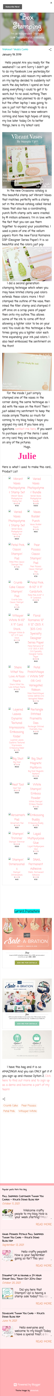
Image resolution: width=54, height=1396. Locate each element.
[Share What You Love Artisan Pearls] (17, 681)
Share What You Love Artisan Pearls (17, 686)
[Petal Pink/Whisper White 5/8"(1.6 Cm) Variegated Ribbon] (36, 690)
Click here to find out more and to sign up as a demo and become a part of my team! (26, 1083)
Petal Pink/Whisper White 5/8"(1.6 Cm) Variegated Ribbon (36, 696)
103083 (36, 825)
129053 (17, 790)
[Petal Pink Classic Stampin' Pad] (17, 558)
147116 (17, 607)
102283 (17, 825)
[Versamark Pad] (17, 819)
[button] (50, 50)
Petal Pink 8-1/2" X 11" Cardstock (36, 596)
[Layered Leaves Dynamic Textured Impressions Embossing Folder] (17, 736)
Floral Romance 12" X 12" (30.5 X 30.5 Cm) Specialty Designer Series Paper (36, 651)
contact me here (25, 429)
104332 (36, 877)
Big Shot (16, 762)
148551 (36, 732)
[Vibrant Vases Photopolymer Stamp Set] (17, 492)
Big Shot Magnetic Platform (36, 772)
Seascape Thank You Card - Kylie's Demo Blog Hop (23, 1314)
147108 (17, 567)
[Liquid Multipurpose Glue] (36, 843)
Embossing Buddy (35, 823)
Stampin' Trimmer (17, 842)
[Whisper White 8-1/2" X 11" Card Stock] (17, 629)
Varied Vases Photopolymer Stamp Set (16, 532)
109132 (36, 807)
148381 (36, 504)
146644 (17, 537)
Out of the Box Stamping (27, 16)
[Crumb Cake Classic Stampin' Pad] (17, 596)
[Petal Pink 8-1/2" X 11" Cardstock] (36, 591)
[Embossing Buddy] (36, 819)
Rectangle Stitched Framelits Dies (36, 728)
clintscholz (34, 1390)
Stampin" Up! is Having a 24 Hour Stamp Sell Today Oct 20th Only (22, 1277)
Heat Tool (17, 788)
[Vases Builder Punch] (36, 521)
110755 (36, 851)
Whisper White (28, 1111)
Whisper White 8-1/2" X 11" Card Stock (17, 635)
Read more (44, 1224)
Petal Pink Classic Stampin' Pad (16, 563)
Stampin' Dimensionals (17, 874)
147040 (36, 529)
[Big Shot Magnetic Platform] (36, 768)
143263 (17, 765)
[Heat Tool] (17, 784)
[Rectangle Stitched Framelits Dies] (36, 723)
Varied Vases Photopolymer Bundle (35, 499)
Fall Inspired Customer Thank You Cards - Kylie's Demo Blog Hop (23, 1197)
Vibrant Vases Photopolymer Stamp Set (17, 499)
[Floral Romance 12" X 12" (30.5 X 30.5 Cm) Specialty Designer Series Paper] (36, 642)
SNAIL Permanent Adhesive (36, 874)
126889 (16, 844)
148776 (36, 701)
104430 (17, 877)
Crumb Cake (10, 1106)
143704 (17, 750)
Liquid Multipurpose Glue (36, 848)
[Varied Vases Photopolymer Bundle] (36, 492)
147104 (36, 574)
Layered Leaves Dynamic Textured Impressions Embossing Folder (17, 744)
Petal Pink (9, 1111)
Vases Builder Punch (36, 526)
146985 (35, 600)
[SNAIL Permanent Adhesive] (36, 869)
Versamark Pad (16, 823)
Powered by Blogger (28, 1385)
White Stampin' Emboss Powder (36, 803)
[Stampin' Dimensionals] (17, 869)
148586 (36, 659)
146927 (17, 689)
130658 (35, 776)
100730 (17, 640)
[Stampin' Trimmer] (17, 838)
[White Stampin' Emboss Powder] (36, 798)
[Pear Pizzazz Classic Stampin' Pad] (36, 563)
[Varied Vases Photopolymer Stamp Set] (17, 525)
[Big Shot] (16, 759)
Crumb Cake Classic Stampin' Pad (17, 602)
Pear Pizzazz (29, 1106)
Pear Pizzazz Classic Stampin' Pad (36, 569)
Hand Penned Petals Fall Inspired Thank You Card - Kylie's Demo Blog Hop (23, 1237)
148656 (16, 504)
